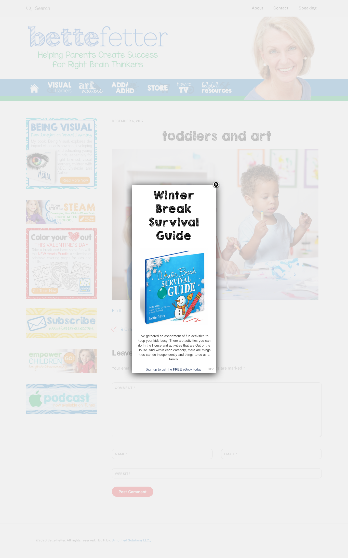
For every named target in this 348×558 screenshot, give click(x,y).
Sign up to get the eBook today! (174, 369)
